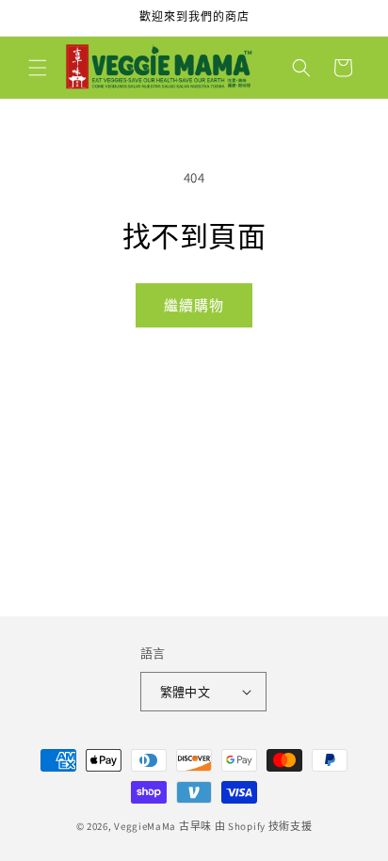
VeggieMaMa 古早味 (163, 826)
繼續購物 (194, 305)
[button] (37, 67)
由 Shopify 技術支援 (264, 826)
